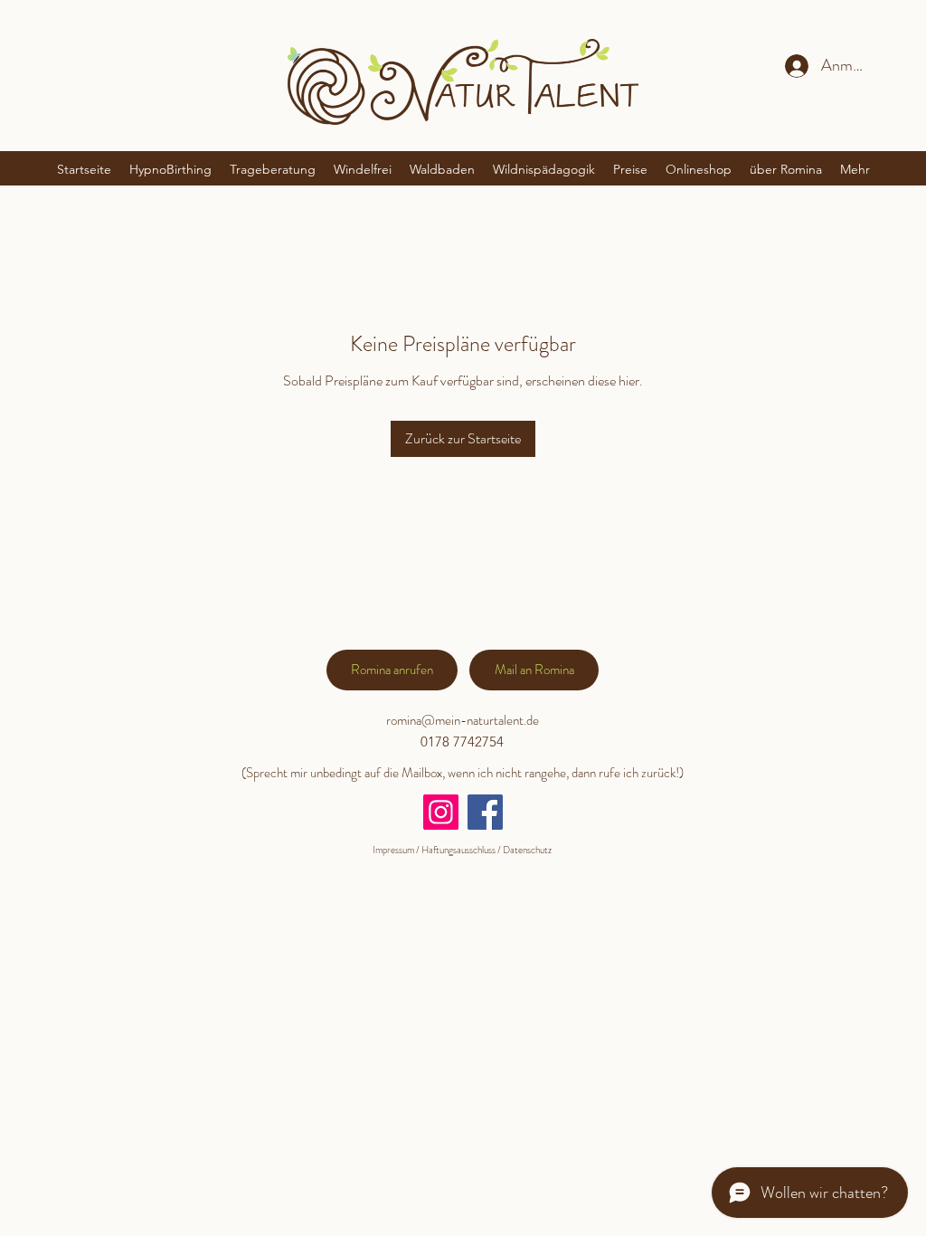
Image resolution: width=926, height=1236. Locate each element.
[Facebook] (485, 812)
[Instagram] (440, 812)
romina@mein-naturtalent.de (462, 720)
